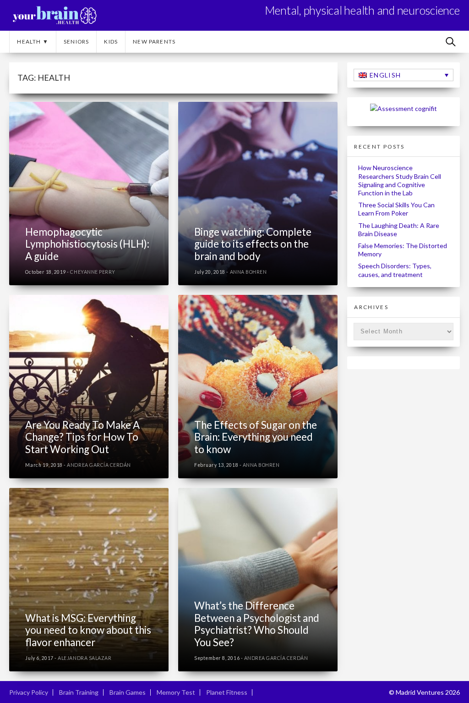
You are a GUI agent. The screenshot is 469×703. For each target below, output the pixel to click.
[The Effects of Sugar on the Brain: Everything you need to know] (258, 386)
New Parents (154, 41)
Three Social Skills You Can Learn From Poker (396, 209)
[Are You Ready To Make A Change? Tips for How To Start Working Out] (89, 386)
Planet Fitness (226, 692)
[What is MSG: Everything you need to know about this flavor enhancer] (89, 579)
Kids (111, 41)
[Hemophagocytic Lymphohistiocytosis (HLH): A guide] (89, 193)
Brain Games (127, 692)
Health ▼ (33, 41)
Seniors (76, 41)
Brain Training (78, 692)
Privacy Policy (28, 692)
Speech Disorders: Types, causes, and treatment (394, 270)
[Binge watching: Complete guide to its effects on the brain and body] (258, 193)
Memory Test (176, 692)
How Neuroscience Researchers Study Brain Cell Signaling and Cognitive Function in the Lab (399, 180)
